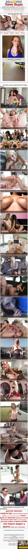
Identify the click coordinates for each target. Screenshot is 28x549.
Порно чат (12, 10)
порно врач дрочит (22, 519)
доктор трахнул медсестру (11, 512)
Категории (7, 10)
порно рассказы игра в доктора (13, 515)
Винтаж (12, 33)
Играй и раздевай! (19, 10)
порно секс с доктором (18, 527)
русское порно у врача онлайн (14, 521)
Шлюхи (17, 33)
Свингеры (6, 33)
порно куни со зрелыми (13, 517)
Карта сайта (12, 543)
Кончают (23, 33)
